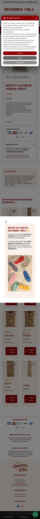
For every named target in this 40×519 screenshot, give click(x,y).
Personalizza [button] (20, 62)
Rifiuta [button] (20, 58)
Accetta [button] (19, 53)
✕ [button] (36, 18)
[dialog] (20, 41)
